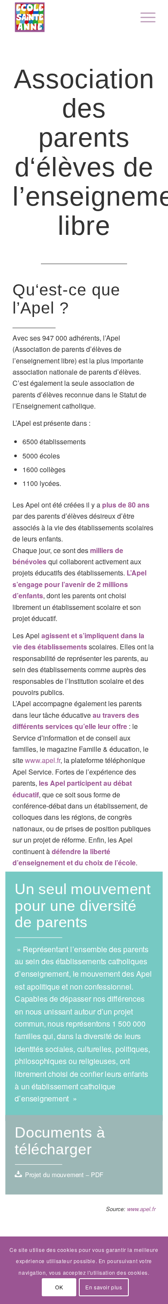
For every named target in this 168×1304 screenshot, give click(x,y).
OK (59, 1287)
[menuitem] (144, 17)
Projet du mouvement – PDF (64, 1174)
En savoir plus (103, 1287)
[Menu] (144, 17)
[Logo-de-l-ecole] (69, 17)
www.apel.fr (42, 760)
